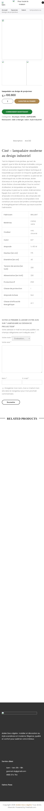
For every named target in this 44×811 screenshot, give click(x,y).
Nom (4, 378)
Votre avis (6, 342)
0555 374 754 (11, 775)
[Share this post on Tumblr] (30, 127)
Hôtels (22, 117)
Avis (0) (28, 141)
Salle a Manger (18, 120)
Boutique (15, 117)
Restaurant (6, 120)
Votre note (7, 337)
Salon (24, 10)
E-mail (25, 378)
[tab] (18, 141)
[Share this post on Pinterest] (24, 127)
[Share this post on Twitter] (19, 127)
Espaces (14, 10)
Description (18, 141)
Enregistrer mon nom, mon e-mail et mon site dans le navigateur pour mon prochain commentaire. (20, 391)
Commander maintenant (17, 112)
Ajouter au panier (26, 101)
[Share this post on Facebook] (13, 127)
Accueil (4, 10)
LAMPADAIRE (31, 117)
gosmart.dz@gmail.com (16, 771)
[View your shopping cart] (41, 3)
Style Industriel (36, 120)
